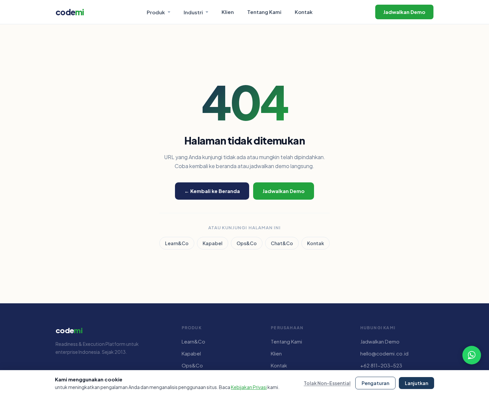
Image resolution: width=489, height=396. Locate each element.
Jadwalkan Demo (404, 12)
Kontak (304, 12)
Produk (156, 12)
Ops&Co (247, 243)
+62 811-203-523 (381, 365)
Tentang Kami (264, 12)
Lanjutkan (416, 383)
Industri (193, 12)
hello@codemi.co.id (384, 353)
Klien (228, 12)
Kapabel (213, 243)
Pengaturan (375, 383)
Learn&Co (177, 243)
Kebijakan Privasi (249, 387)
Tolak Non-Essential (327, 383)
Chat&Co (282, 243)
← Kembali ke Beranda (212, 191)
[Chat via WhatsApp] (471, 355)
